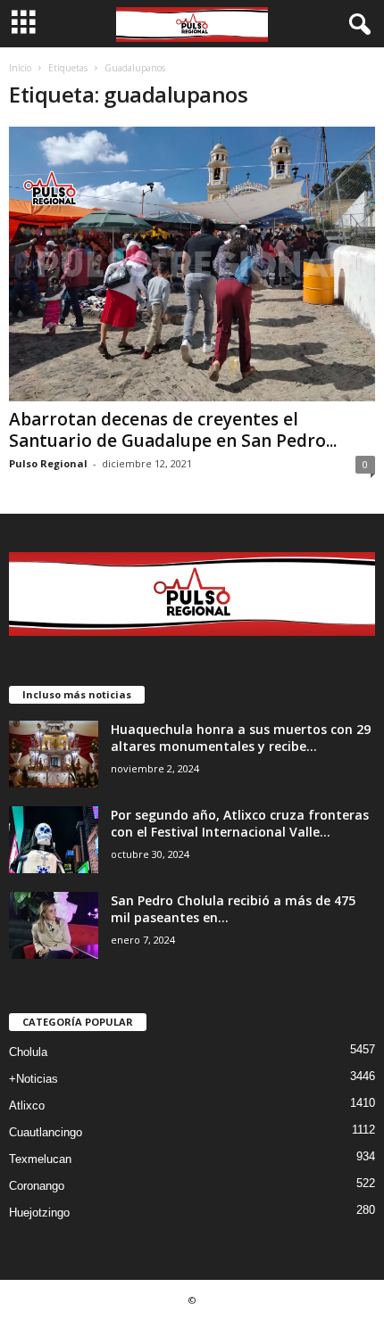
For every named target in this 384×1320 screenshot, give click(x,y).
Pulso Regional (48, 463)
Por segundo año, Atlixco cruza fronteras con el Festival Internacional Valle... (240, 823)
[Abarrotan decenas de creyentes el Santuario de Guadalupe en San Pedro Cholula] (192, 264)
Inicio (20, 68)
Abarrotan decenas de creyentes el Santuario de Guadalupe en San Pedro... (173, 430)
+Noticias (33, 1078)
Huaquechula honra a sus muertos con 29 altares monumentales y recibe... (241, 738)
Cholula (28, 1052)
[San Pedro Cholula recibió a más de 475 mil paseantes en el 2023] (53, 925)
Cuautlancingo (45, 1132)
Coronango (36, 1185)
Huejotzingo (39, 1212)
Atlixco (27, 1105)
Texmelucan (40, 1159)
